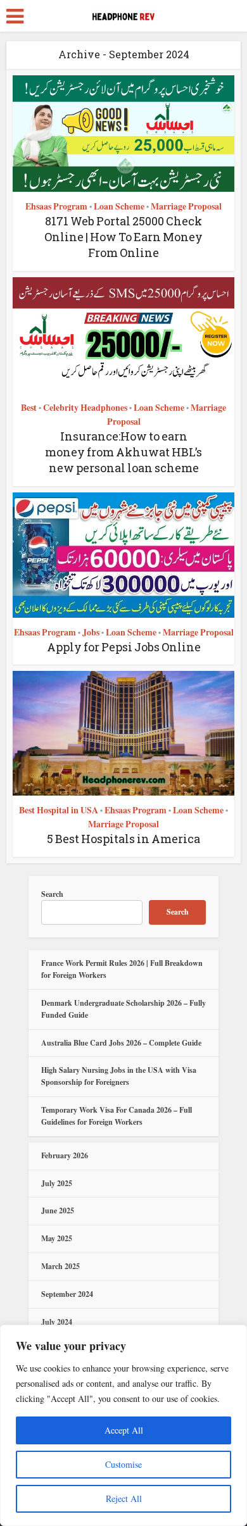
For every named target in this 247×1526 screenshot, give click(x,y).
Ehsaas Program (56, 206)
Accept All (123, 1430)
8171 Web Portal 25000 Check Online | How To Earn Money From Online (123, 236)
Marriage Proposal (186, 206)
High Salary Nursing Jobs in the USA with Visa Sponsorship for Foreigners (118, 1076)
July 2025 (56, 1183)
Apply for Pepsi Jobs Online (124, 646)
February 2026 (64, 1155)
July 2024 (56, 1321)
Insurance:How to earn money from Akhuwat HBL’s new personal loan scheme (123, 451)
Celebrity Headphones (85, 407)
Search (52, 894)
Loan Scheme (119, 206)
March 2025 (60, 1266)
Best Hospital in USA (58, 809)
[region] (123, 1425)
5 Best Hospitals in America (123, 838)
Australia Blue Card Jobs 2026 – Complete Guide (121, 1042)
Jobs (90, 632)
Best (29, 407)
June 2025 (57, 1210)
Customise (123, 1464)
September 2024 (67, 1294)
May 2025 (56, 1238)
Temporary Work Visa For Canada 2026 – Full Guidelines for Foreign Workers (116, 1115)
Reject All (124, 1498)
